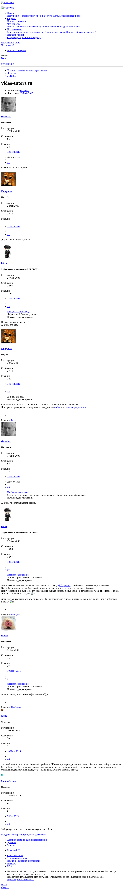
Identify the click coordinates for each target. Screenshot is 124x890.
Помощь (11, 863)
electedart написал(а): (18, 575)
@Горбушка (64, 585)
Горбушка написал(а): (18, 311)
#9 (8, 824)
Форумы (11, 18)
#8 (8, 759)
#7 (8, 678)
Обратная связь (15, 855)
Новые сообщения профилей (42, 26)
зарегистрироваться (76, 407)
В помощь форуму (31, 37)
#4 (8, 391)
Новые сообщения (16, 21)
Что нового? (13, 24)
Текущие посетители (55, 32)
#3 (8, 306)
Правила (11, 13)
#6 (8, 569)
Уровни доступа (44, 15)
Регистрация (7, 63)
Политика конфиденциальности (23, 861)
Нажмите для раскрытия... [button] (20, 317)
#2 (8, 234)
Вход (3, 58)
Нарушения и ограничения (21, 15)
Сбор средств (14, 37)
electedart (24, 90)
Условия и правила (17, 858)
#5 (8, 487)
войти (57, 407)
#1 (8, 162)
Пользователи (14, 29)
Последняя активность (68, 26)
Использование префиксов (67, 15)
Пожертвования (15, 34)
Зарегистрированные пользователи (25, 32)
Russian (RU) (13, 850)
